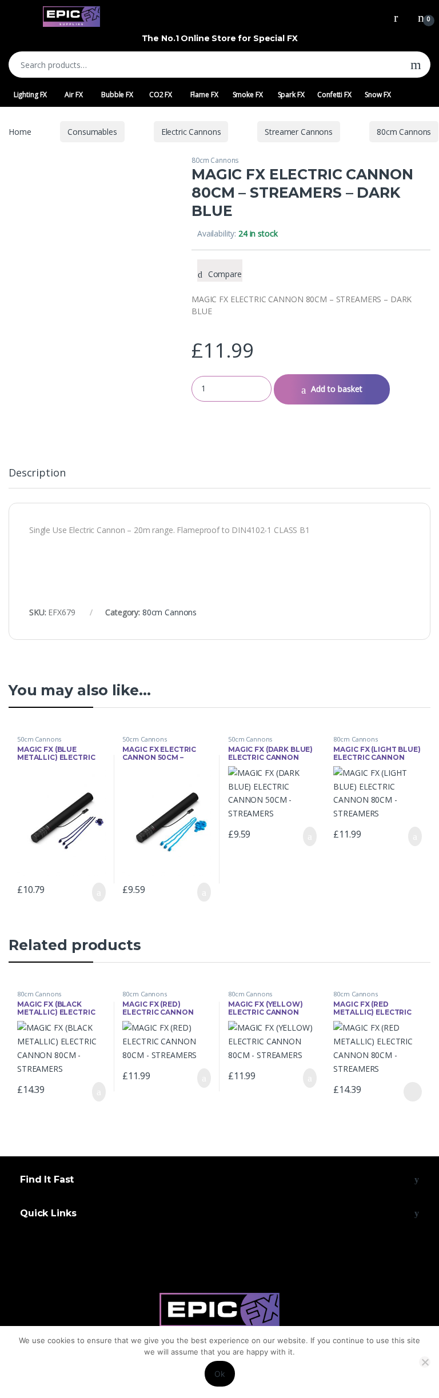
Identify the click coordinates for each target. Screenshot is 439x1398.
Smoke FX (248, 94)
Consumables (92, 131)
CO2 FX (160, 94)
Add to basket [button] (93, 892)
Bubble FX (117, 94)
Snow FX (377, 94)
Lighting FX (30, 94)
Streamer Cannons (299, 131)
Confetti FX (334, 94)
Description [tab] (37, 473)
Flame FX (204, 94)
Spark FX (291, 94)
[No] (424, 1362)
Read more (412, 1091)
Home (20, 131)
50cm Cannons (39, 739)
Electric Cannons (191, 131)
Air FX (73, 94)
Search (415, 64)
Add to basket (336, 388)
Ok (219, 1374)
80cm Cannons (404, 131)
